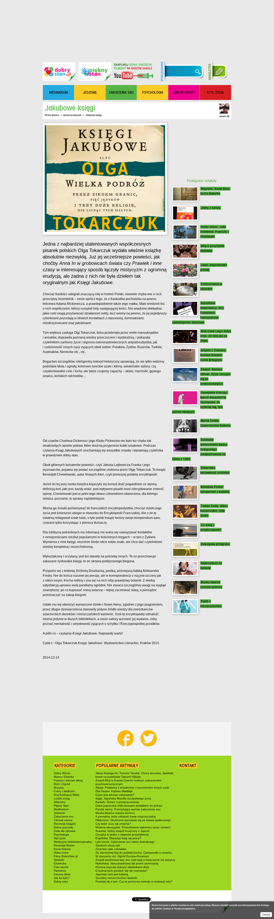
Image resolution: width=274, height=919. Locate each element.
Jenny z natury (210, 208)
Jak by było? (62, 877)
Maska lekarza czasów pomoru (115, 812)
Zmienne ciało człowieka (110, 849)
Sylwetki (59, 859)
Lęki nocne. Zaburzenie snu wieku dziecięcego (125, 841)
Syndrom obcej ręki (107, 845)
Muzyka (59, 787)
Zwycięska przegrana (215, 544)
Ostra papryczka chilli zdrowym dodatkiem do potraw (128, 805)
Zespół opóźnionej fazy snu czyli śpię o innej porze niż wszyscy (135, 859)
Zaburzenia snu (64, 816)
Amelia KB (224, 116)
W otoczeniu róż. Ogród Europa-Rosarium (122, 856)
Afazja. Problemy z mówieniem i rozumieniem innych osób (132, 787)
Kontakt (187, 765)
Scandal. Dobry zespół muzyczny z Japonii (122, 831)
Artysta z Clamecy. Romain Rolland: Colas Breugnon (213, 355)
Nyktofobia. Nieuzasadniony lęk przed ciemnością (126, 863)
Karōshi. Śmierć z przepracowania (117, 802)
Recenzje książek (72, 115)
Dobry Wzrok (62, 773)
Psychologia (61, 834)
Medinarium (61, 809)
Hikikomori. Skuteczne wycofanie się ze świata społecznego (133, 820)
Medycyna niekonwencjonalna (73, 841)
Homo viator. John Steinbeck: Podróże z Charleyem (214, 231)
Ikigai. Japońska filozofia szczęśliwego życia (123, 798)
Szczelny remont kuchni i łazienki (116, 877)
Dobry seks (61, 881)
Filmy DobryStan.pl (66, 856)
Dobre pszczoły (63, 827)
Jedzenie (59, 812)
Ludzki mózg (62, 798)
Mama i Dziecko (64, 776)
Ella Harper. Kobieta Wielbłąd (113, 791)
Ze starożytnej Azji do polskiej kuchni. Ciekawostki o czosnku (133, 852)
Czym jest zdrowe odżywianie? (114, 794)
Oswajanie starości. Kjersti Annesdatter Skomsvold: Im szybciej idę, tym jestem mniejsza (200, 402)
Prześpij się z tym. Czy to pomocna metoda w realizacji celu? (134, 881)
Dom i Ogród (62, 784)
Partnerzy (60, 870)
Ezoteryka (60, 863)
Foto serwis (61, 867)
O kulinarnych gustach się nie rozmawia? (121, 870)
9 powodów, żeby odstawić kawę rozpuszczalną (125, 816)
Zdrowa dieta (62, 874)
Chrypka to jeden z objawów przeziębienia (122, 834)
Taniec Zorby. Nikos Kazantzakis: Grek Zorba (214, 510)
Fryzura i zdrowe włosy (68, 780)
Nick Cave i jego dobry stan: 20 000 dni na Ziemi (215, 336)
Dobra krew (61, 852)
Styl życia (60, 838)
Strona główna (52, 115)
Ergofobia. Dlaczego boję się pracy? (118, 838)
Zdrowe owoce (63, 820)
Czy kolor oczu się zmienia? (113, 823)
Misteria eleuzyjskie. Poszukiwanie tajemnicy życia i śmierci (132, 827)
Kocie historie (62, 849)
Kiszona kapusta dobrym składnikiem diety (122, 867)
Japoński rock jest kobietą (111, 874)
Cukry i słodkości (64, 791)
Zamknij (266, 914)
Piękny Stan (61, 805)
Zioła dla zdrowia (64, 831)
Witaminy (59, 802)
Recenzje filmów (64, 845)
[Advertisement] (137, 28)
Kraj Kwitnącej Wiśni (66, 794)
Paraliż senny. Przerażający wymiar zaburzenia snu (127, 809)
